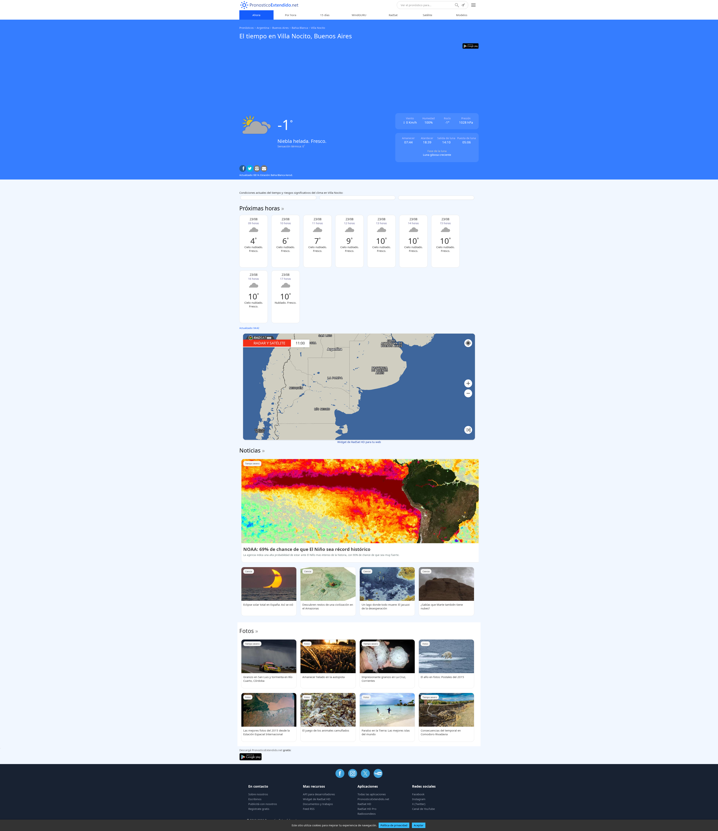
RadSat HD (364, 804)
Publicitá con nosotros (262, 804)
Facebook (418, 794)
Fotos (246, 631)
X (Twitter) (418, 804)
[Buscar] (457, 6)
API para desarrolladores (319, 794)
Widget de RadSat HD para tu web (359, 442)
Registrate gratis (258, 809)
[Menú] (473, 5)
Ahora (256, 15)
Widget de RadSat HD (316, 799)
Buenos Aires (280, 28)
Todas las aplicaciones (372, 794)
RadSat (393, 15)
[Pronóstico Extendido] (269, 5)
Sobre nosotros (258, 794)
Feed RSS (308, 809)
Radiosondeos (367, 813)
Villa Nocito (318, 28)
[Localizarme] (463, 6)
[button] (468, 383)
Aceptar (419, 825)
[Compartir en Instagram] (257, 168)
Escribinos (254, 799)
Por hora (290, 15)
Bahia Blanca (300, 28)
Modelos (461, 15)
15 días (324, 15)
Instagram (418, 799)
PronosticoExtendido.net (373, 799)
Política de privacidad (394, 825)
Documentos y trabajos (318, 804)
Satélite (427, 15)
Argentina (263, 28)
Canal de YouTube (423, 809)
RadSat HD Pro (367, 809)
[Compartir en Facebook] (242, 168)
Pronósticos (246, 28)
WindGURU (359, 15)
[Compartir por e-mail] (264, 168)
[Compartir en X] (249, 168)
